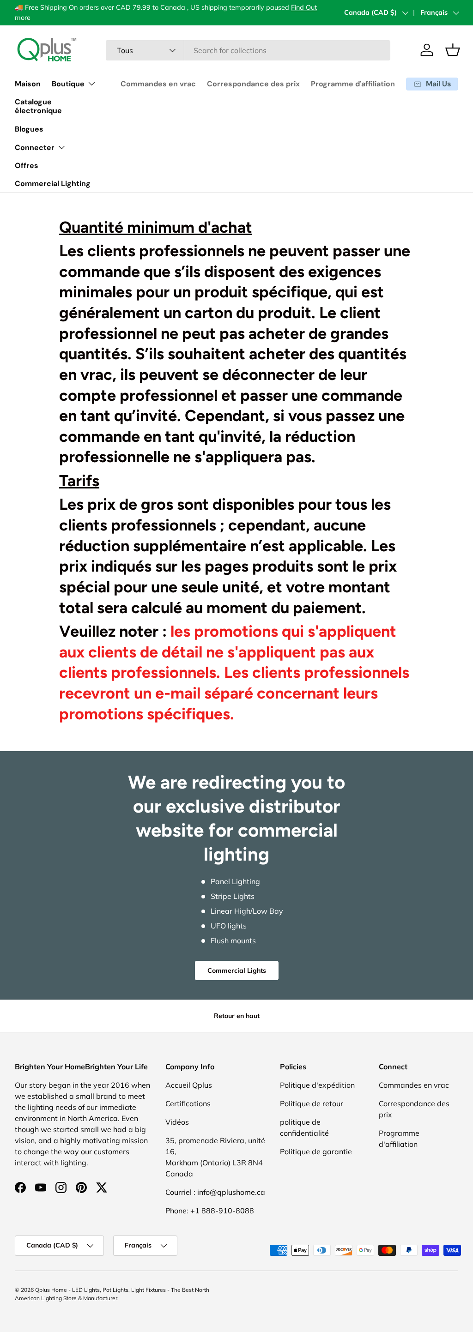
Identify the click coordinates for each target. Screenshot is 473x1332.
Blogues (29, 129)
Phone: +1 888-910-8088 (209, 1210)
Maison (28, 84)
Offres (26, 165)
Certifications (188, 1103)
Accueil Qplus (188, 1085)
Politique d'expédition (317, 1085)
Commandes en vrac (158, 84)
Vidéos (177, 1122)
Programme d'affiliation (353, 84)
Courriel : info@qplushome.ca (215, 1192)
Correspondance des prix (253, 84)
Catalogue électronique (38, 106)
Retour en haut (237, 1016)
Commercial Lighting (53, 183)
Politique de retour (311, 1103)
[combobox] (248, 50)
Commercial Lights (236, 970)
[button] (453, 50)
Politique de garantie (316, 1151)
